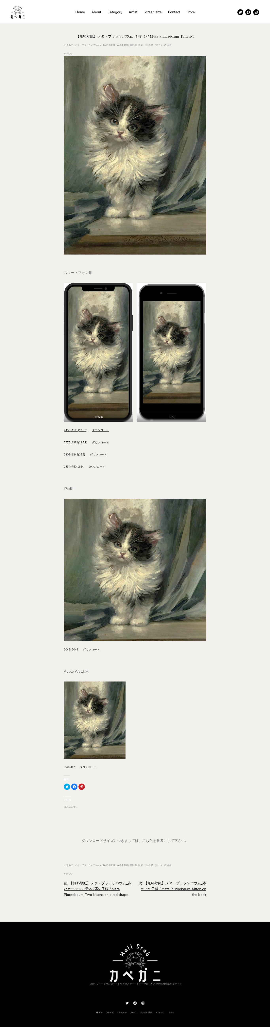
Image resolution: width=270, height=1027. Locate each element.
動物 (126, 45)
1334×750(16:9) (73, 467)
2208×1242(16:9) (74, 454)
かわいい (68, 53)
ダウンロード (100, 430)
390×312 (69, 767)
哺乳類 (133, 45)
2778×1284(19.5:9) (75, 442)
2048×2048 (71, 649)
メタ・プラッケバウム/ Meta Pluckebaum (99, 45)
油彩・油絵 (144, 45)
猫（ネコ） (157, 45)
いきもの (68, 45)
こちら (147, 840)
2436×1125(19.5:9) (75, 430)
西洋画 (167, 45)
